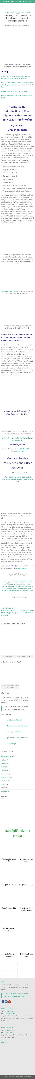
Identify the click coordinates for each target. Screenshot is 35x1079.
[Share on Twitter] (15, 574)
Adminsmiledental (24, 25)
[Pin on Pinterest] (22, 574)
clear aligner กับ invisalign (24, 584)
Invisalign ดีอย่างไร (12, 588)
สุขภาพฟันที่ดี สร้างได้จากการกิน (17, 737)
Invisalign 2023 (12, 586)
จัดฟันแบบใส (11, 12)
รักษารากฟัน (21, 12)
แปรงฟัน (4, 791)
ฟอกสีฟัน (4, 770)
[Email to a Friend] (19, 574)
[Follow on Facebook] (3, 1001)
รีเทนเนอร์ (26, 12)
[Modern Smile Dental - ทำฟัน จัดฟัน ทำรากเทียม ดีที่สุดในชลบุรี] (17, 6)
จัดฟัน (5, 12)
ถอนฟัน (3, 763)
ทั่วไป (16, 12)
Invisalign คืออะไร (21, 586)
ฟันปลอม (4, 774)
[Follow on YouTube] (9, 1001)
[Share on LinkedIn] (25, 574)
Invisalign (4, 586)
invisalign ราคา (22, 588)
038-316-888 (21, 568)
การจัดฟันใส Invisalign (13, 590)
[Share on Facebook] (12, 574)
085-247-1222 (19, 451)
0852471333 (11, 1032)
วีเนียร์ (15, 583)
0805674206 (11, 1013)
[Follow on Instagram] (6, 1001)
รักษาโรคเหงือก (6, 781)
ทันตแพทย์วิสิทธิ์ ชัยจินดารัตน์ (11, 291)
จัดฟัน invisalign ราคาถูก (26, 590)
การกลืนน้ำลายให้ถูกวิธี (14, 720)
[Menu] (2, 6)
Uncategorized (6, 756)
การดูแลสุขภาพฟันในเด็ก (15, 732)
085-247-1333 (24, 449)
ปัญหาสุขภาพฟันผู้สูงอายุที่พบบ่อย (17, 726)
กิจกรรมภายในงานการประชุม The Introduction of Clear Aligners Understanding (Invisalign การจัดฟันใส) (17, 85)
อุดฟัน (3, 787)
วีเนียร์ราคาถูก (11, 743)
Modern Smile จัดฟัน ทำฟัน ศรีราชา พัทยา (14, 91)
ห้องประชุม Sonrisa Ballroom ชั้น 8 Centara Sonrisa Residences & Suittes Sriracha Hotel (17, 479)
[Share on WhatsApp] (9, 574)
